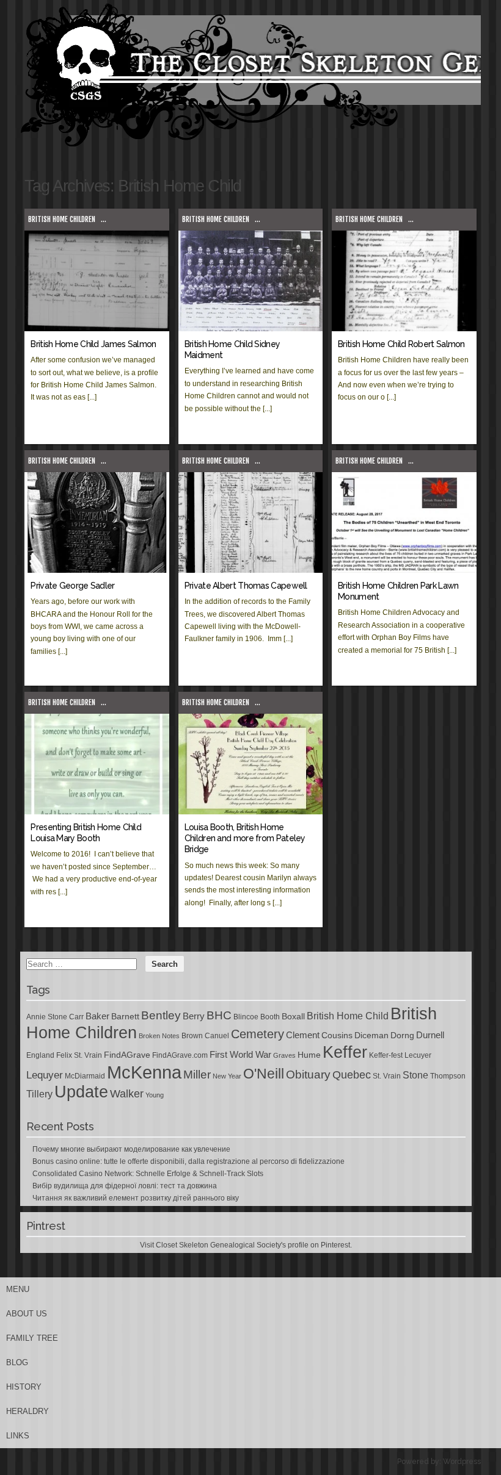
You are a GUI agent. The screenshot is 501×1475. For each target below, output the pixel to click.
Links (17, 1435)
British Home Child (348, 1016)
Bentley (161, 1015)
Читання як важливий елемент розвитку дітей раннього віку (135, 1198)
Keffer (345, 1052)
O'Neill (263, 1074)
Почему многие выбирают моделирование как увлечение (131, 1149)
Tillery (39, 1094)
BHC (219, 1015)
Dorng (402, 1035)
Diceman (371, 1035)
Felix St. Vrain (79, 1055)
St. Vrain (387, 1076)
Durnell (430, 1035)
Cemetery (257, 1034)
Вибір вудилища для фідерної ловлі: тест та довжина (124, 1186)
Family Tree (32, 1338)
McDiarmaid (85, 1076)
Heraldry (27, 1411)
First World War (240, 1055)
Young (154, 1095)
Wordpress (462, 1461)
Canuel (217, 1036)
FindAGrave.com (180, 1055)
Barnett (125, 1016)
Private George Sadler (72, 585)
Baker (97, 1016)
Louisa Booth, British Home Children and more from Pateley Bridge (245, 838)
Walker (127, 1094)
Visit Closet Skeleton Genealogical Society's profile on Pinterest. (246, 1245)
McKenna (144, 1072)
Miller (197, 1074)
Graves (284, 1055)
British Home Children (61, 219)
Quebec (351, 1075)
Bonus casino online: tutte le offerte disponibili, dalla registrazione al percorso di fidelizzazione (188, 1161)
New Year (227, 1076)
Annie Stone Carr (55, 1017)
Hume (309, 1055)
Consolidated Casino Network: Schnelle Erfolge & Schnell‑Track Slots (147, 1173)
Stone (415, 1075)
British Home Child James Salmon (93, 344)
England (40, 1055)
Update (81, 1092)
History (24, 1386)
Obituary (308, 1074)
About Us (26, 1313)
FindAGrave (127, 1055)
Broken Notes (159, 1035)
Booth (270, 1017)
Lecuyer (417, 1055)
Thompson (448, 1076)
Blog (17, 1362)
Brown (192, 1036)
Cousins (337, 1035)
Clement (303, 1035)
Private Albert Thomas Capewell (246, 585)
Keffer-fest (386, 1055)
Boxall (293, 1016)
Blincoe (245, 1017)
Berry (194, 1016)
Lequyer (44, 1075)
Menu (17, 1289)
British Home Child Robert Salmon (401, 344)
